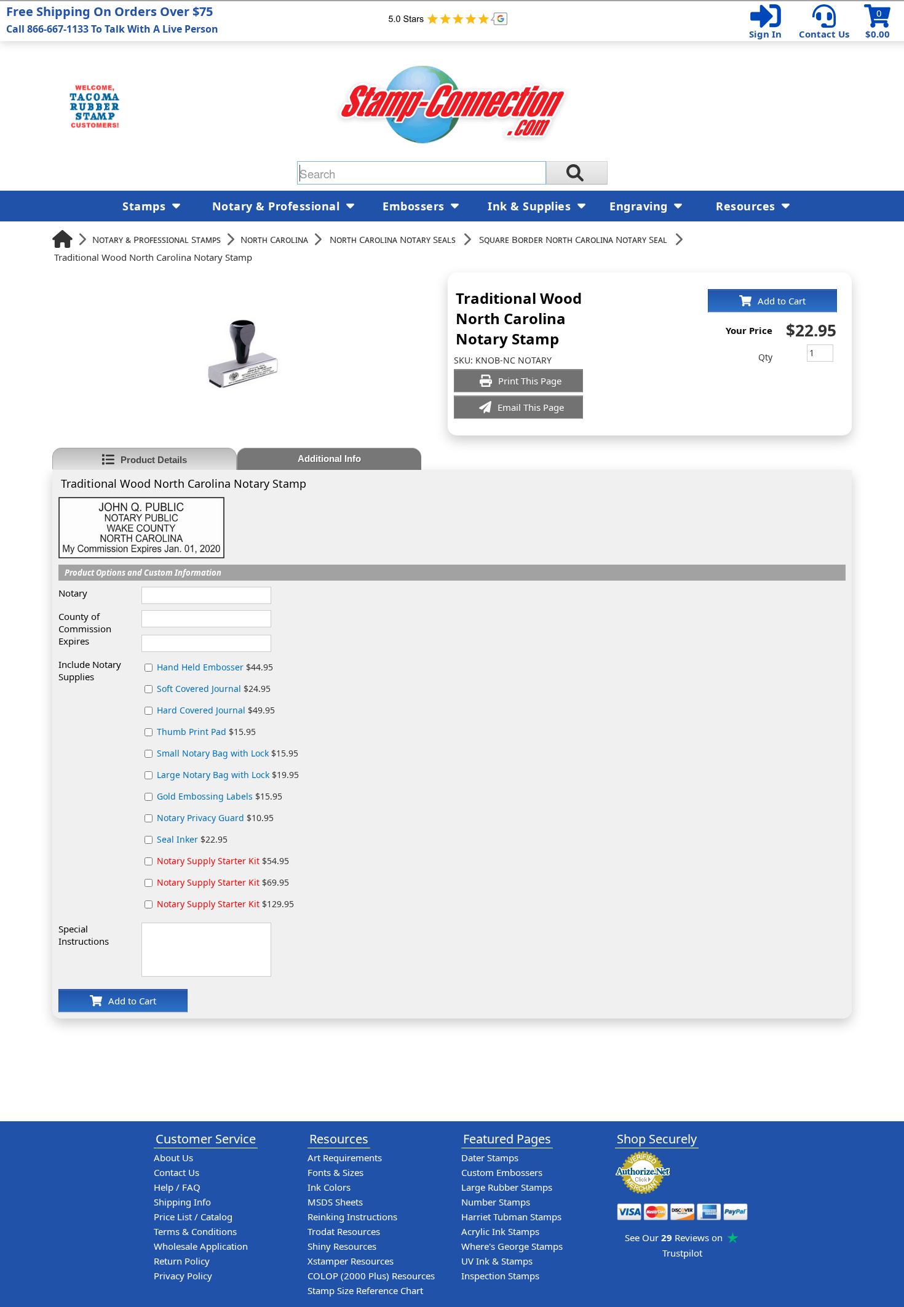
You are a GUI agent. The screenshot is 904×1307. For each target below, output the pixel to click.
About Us (173, 1157)
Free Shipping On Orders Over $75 (112, 19)
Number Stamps (495, 1202)
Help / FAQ (177, 1187)
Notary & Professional (277, 206)
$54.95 (223, 861)
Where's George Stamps (512, 1246)
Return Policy (182, 1261)
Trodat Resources (343, 1231)
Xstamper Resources (350, 1261)
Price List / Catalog (193, 1216)
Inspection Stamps (500, 1275)
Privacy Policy (183, 1275)
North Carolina (274, 239)
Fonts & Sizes (335, 1172)
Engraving (640, 206)
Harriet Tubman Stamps (511, 1216)
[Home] (62, 239)
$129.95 (225, 904)
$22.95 (192, 839)
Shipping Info (182, 1202)
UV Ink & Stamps (497, 1261)
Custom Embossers (501, 1172)
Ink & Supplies (531, 206)
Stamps (145, 206)
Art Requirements (344, 1157)
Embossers (415, 206)
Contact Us (824, 34)
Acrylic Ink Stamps (500, 1231)
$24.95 (214, 688)
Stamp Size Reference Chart (365, 1290)
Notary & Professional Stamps (156, 239)
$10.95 (215, 818)
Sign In (765, 34)
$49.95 (216, 710)
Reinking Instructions (352, 1216)
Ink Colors (329, 1187)
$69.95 (223, 882)
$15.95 (206, 731)
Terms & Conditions (195, 1231)
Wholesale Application (201, 1246)
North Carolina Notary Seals (393, 239)
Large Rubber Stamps (506, 1187)
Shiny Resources (341, 1246)
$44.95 (215, 667)
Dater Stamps (489, 1157)
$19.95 (228, 775)
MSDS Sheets (335, 1202)
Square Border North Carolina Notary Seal (573, 239)
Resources (747, 206)
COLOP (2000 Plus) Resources (371, 1275)
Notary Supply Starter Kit (208, 861)
